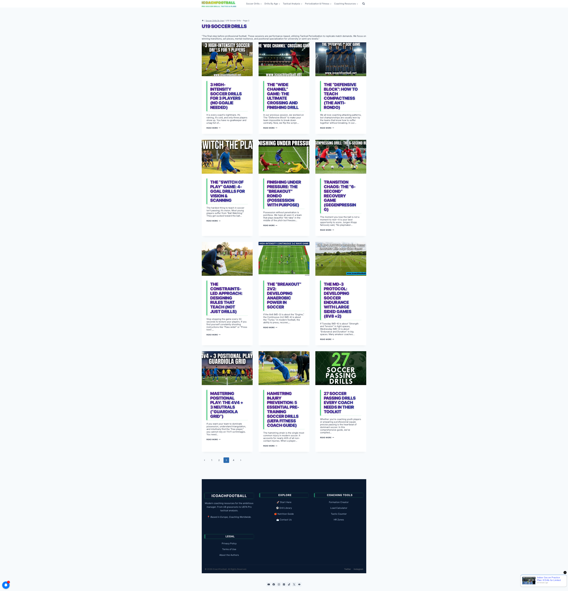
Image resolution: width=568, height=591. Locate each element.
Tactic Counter (339, 513)
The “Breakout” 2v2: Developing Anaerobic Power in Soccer (284, 295)
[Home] (203, 21)
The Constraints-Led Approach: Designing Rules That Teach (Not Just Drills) (226, 298)
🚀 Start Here (284, 502)
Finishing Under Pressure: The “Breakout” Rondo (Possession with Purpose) (284, 193)
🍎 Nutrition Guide (284, 513)
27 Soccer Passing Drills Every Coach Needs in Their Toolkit (340, 402)
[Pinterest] (284, 584)
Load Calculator (338, 508)
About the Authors (229, 555)
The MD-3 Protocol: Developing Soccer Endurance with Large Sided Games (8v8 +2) (337, 300)
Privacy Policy (229, 543)
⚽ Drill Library (284, 508)
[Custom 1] (299, 584)
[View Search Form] (363, 3)
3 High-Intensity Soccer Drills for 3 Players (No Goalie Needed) (226, 96)
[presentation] (227, 59)
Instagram (358, 569)
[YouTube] (268, 584)
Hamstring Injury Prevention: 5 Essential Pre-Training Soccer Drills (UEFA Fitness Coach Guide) (283, 409)
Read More (213, 128)
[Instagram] (279, 584)
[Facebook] (274, 584)
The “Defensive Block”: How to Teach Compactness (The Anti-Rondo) (341, 96)
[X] (294, 584)
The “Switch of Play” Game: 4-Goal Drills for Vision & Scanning (227, 191)
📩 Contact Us (284, 519)
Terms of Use (229, 549)
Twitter (347, 569)
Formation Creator (339, 502)
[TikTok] (289, 584)
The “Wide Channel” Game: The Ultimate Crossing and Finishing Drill (282, 96)
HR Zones (339, 519)
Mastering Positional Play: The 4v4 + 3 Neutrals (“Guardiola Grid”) (226, 405)
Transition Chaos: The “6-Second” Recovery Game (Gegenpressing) (340, 196)
